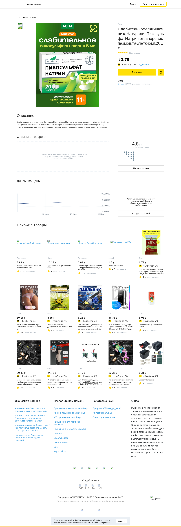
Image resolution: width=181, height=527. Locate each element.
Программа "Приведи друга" (106, 408)
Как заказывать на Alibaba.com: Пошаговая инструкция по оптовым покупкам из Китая (30, 418)
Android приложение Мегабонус (69, 413)
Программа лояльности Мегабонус (71, 408)
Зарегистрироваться (153, 4)
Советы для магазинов (103, 417)
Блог (56, 447)
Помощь (58, 433)
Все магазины (61, 442)
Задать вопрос (61, 438)
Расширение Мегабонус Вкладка (70, 429)
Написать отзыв (141, 168)
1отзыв (121, 84)
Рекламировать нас (102, 413)
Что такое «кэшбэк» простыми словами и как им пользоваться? (31, 409)
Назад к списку (29, 18)
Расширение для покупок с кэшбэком (67, 423)
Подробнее (143, 64)
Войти (132, 4)
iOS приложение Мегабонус (67, 417)
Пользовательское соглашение (73, 501)
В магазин (137, 72)
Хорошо (121, 521)
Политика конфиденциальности (107, 501)
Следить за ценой (141, 213)
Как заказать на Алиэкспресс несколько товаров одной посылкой (29, 437)
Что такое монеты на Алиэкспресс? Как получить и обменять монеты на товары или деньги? (32, 428)
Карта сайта (60, 451)
